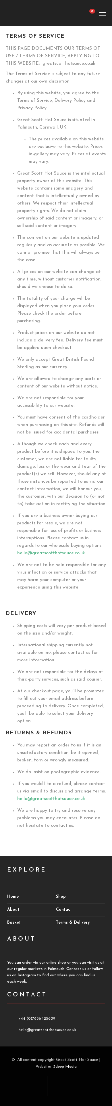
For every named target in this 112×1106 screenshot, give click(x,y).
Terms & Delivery (73, 922)
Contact (64, 910)
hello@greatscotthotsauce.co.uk (51, 553)
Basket (14, 922)
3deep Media (65, 1067)
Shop (61, 897)
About (13, 910)
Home (13, 897)
